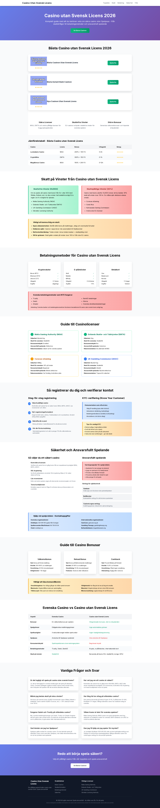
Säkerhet (129, 3)
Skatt (113, 3)
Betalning (121, 3)
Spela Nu (113, 63)
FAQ (136, 3)
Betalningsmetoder (60, 790)
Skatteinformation (60, 787)
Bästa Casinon (59, 784)
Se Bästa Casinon (80, 30)
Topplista (106, 3)
